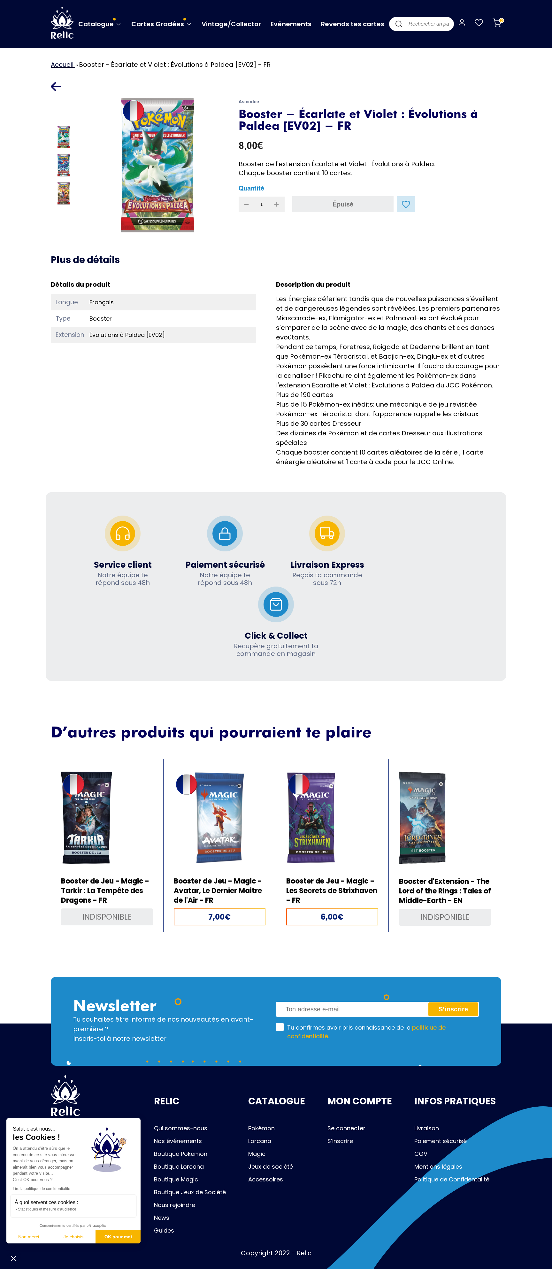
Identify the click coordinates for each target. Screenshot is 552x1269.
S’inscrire (340, 1141)
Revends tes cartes (352, 23)
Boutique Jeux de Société (190, 1192)
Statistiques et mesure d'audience (47, 1209)
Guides (164, 1230)
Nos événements (178, 1141)
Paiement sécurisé (440, 1141)
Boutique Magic (176, 1179)
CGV (420, 1154)
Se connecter (346, 1128)
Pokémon (261, 1128)
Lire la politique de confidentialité (41, 1189)
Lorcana (259, 1141)
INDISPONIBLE (107, 917)
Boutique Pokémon (180, 1154)
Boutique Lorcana (179, 1167)
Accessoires (265, 1179)
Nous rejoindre (174, 1205)
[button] (13, 1258)
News (161, 1218)
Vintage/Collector (231, 23)
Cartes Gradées (158, 23)
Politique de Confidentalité (451, 1179)
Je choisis (73, 1236)
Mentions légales (438, 1167)
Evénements (291, 23)
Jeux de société (270, 1167)
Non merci (28, 1236)
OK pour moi (118, 1236)
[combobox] (421, 24)
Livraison (426, 1128)
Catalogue (96, 23)
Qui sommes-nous (180, 1128)
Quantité (251, 188)
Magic (256, 1154)
